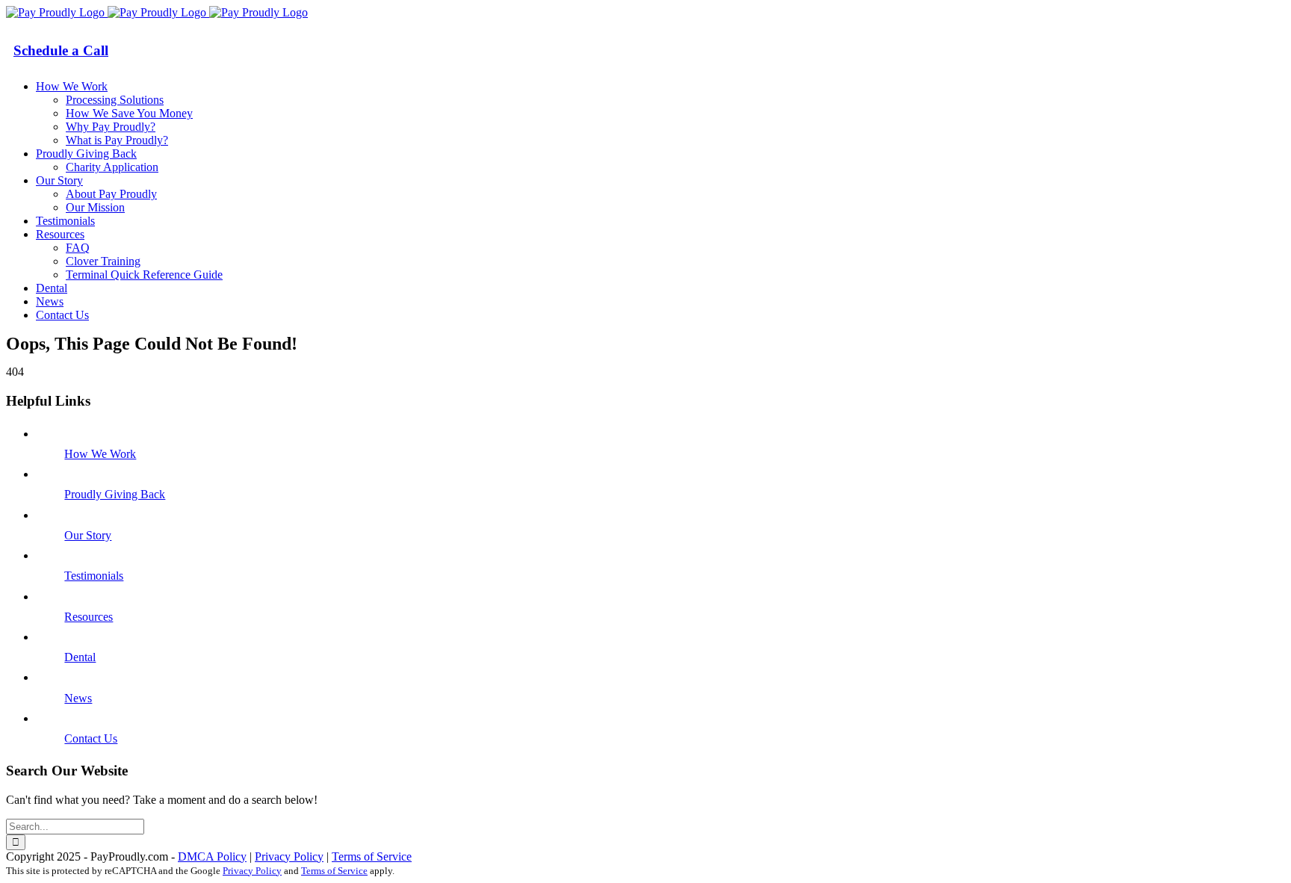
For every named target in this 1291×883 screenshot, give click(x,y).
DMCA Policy (212, 856)
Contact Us (90, 738)
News (78, 698)
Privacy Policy (289, 856)
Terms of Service (372, 856)
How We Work (100, 453)
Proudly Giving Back (114, 494)
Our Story (87, 535)
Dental (80, 657)
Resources (88, 616)
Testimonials (93, 575)
